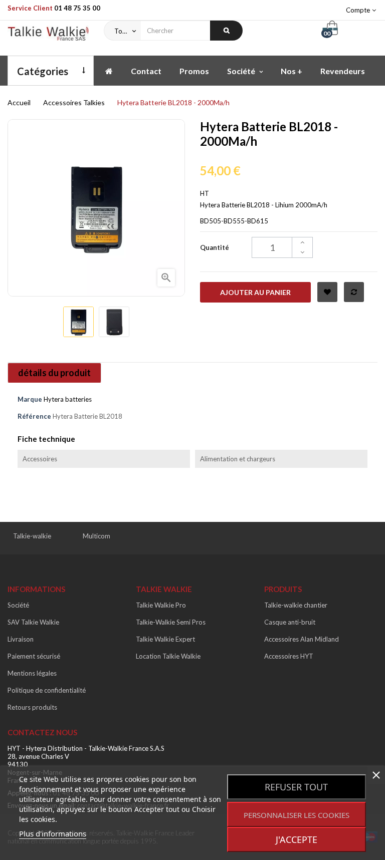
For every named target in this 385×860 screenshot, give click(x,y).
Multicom (96, 536)
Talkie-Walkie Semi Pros (171, 622)
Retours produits (32, 707)
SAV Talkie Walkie (33, 622)
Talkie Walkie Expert (165, 639)
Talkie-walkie (32, 536)
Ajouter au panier (255, 292)
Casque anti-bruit (289, 622)
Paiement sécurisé (34, 656)
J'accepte (296, 839)
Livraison (21, 639)
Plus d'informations (52, 833)
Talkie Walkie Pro (161, 605)
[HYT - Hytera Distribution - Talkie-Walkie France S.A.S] (48, 36)
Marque (30, 399)
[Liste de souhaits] (327, 292)
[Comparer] (354, 292)
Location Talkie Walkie (168, 656)
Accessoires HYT (288, 656)
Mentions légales (32, 673)
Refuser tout (296, 787)
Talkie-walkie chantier (295, 605)
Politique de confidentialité (47, 690)
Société (18, 605)
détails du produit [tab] (54, 372)
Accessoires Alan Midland (301, 639)
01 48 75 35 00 (77, 8)
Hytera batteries (68, 399)
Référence (34, 416)
